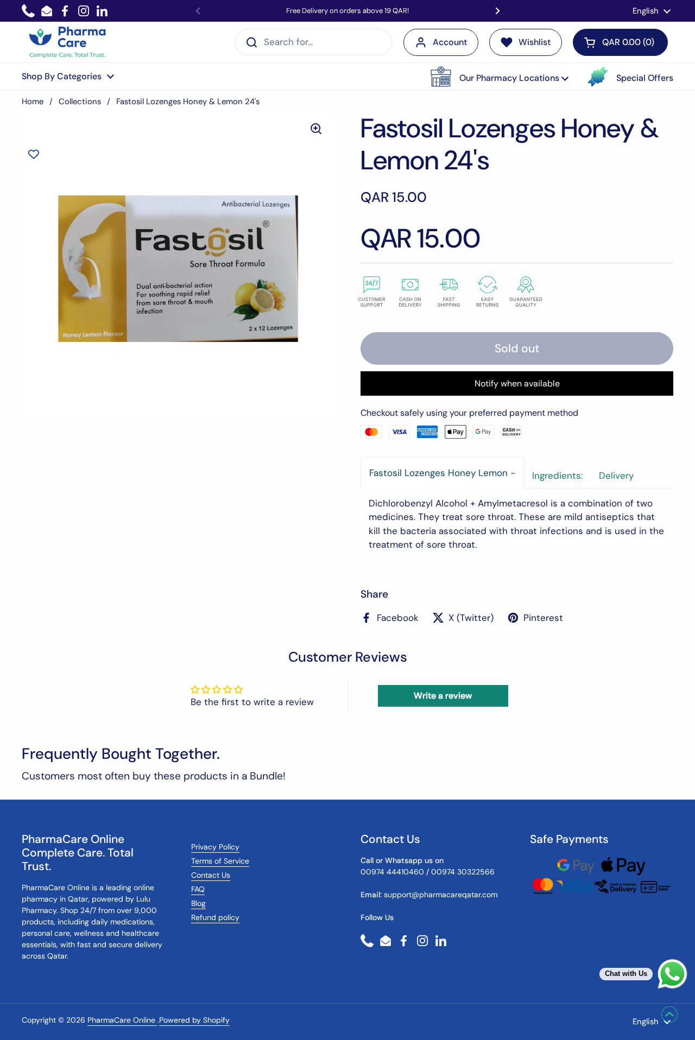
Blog (198, 903)
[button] (499, 76)
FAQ (198, 889)
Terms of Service (220, 861)
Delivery (616, 475)
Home (32, 101)
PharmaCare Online (122, 1020)
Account (450, 42)
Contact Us (210, 875)
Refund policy (215, 917)
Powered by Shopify (194, 1020)
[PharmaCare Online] (68, 42)
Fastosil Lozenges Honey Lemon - (442, 473)
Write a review (443, 695)
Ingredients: (557, 475)
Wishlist (535, 42)
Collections (80, 101)
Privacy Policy (215, 847)
